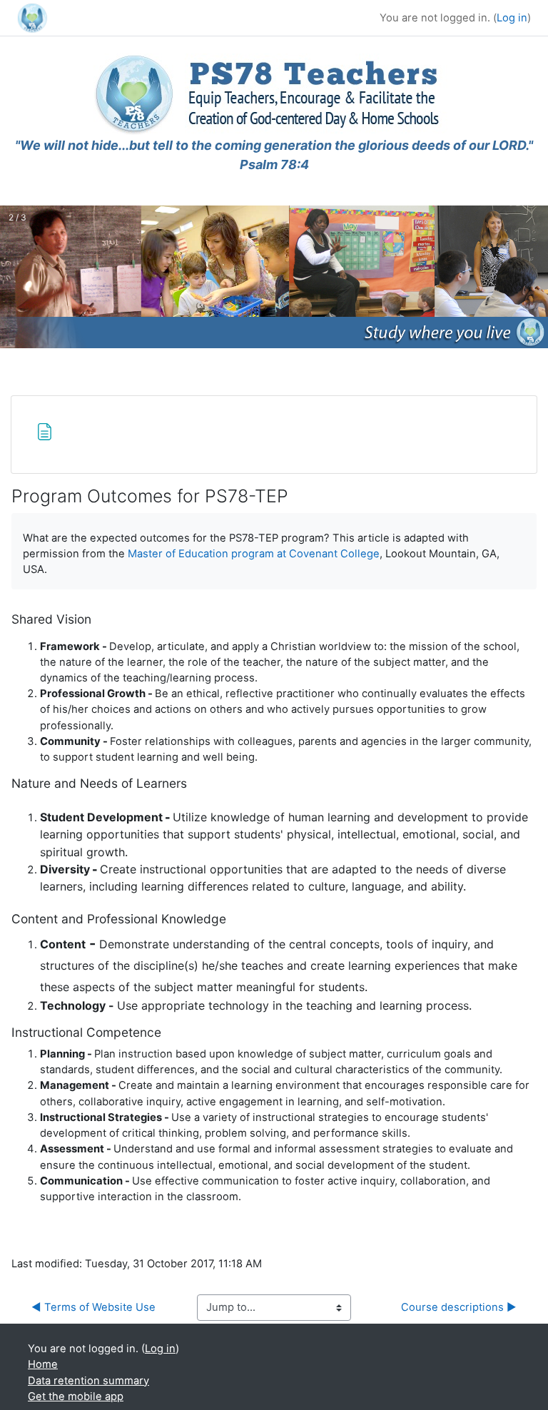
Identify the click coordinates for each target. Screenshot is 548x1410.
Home (43, 1364)
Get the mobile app (75, 1396)
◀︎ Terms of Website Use (93, 1307)
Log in (512, 17)
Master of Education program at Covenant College (254, 553)
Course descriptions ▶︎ (459, 1307)
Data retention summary (88, 1380)
